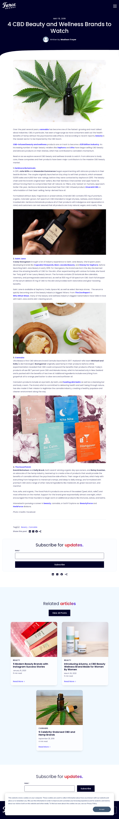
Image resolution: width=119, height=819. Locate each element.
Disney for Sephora (88, 265)
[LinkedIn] (29, 531)
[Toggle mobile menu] (115, 6)
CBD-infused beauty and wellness (30, 144)
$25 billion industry (89, 144)
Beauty (24, 527)
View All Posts (59, 612)
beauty (99, 135)
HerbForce (18, 506)
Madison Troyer (68, 39)
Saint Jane (20, 258)
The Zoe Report (82, 292)
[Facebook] (36, 531)
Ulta (72, 147)
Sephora (61, 147)
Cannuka (19, 357)
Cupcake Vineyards (44, 265)
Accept (101, 809)
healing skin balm (72, 382)
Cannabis (33, 527)
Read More (18, 681)
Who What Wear (21, 295)
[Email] (40, 531)
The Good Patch (23, 467)
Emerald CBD (92, 187)
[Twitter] (33, 531)
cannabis (44, 129)
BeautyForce (86, 503)
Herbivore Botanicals (25, 168)
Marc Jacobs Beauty (64, 265)
